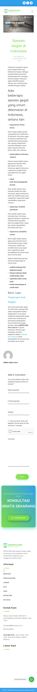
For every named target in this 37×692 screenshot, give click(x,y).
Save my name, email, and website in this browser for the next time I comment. (18, 423)
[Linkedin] (31, 2)
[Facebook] (24, 2)
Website (10, 412)
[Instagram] (27, 2)
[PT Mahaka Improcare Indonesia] (13, 11)
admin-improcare (20, 58)
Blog (19, 60)
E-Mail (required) (13, 401)
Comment (11, 439)
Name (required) (13, 390)
